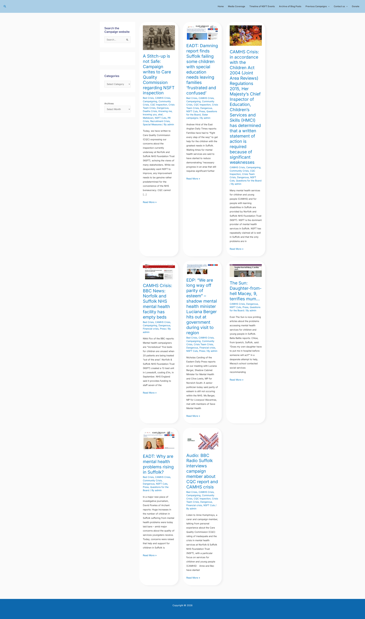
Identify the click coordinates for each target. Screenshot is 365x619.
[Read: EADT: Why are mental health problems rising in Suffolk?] (159, 440)
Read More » (150, 202)
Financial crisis (151, 328)
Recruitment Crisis (160, 121)
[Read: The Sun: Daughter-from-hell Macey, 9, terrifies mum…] (246, 270)
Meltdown (148, 117)
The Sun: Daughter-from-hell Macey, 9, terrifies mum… (246, 290)
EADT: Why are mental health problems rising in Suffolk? (158, 464)
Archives (109, 103)
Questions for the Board (248, 180)
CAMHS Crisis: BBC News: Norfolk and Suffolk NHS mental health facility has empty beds (157, 301)
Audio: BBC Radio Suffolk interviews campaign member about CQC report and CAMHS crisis (202, 471)
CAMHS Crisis (162, 97)
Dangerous (163, 107)
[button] (5, 6)
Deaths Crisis (150, 111)
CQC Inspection (158, 104)
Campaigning (150, 101)
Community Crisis (239, 170)
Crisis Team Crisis (203, 344)
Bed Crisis (148, 97)
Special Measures (152, 124)
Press (202, 111)
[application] (328, 6)
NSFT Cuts (160, 117)
